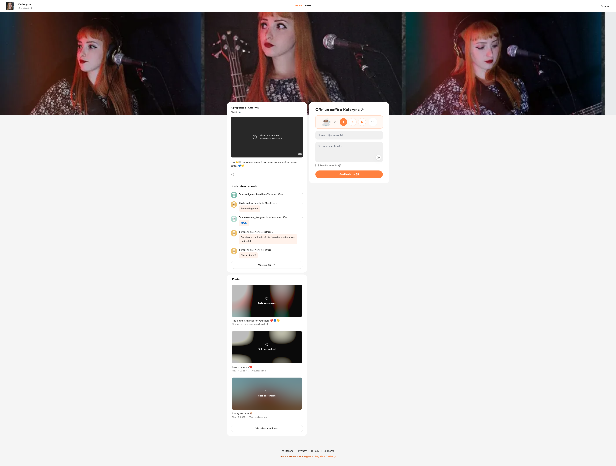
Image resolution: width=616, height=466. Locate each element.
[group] (267, 305)
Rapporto (329, 450)
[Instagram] (232, 174)
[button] (299, 5)
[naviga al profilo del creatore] (10, 6)
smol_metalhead (253, 194)
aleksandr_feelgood (254, 217)
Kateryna (24, 4)
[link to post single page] (267, 305)
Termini (315, 450)
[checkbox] (326, 165)
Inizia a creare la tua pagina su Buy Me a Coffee (306, 456)
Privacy (302, 450)
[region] (349, 142)
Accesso (605, 6)
